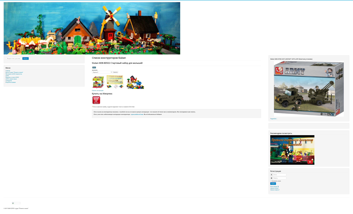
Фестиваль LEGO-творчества (14, 74)
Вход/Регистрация (11, 82)
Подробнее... (273, 118)
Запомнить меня (276, 181)
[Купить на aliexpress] (96, 100)
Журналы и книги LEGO (12, 77)
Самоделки (9, 80)
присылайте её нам (137, 114)
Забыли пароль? (274, 190)
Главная (8, 70)
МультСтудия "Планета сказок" (14, 72)
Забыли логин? (274, 188)
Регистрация (274, 186)
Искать (25, 58)
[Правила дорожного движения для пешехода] (292, 150)
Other (94, 67)
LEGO (7, 75)
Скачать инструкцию (97, 90)
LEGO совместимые (11, 79)
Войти (273, 183)
